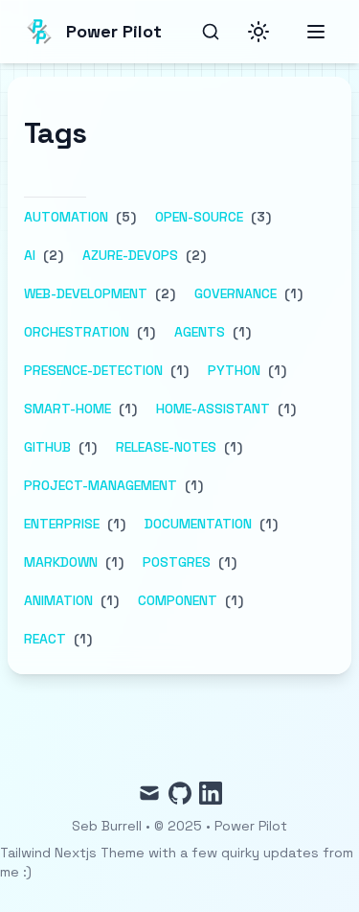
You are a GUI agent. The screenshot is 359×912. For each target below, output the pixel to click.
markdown (61, 562)
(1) (291, 293)
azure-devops (130, 255)
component (177, 600)
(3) (259, 216)
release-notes (166, 447)
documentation (198, 523)
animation (58, 600)
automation (66, 216)
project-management (100, 485)
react (45, 638)
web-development (85, 293)
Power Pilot (250, 825)
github (47, 447)
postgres (177, 562)
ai (29, 255)
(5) (124, 216)
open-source (199, 216)
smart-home (67, 408)
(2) (51, 255)
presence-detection (93, 370)
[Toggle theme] (258, 31)
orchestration (76, 331)
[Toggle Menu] (316, 31)
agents (199, 331)
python (234, 370)
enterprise (62, 523)
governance (235, 293)
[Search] (210, 31)
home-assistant (213, 408)
